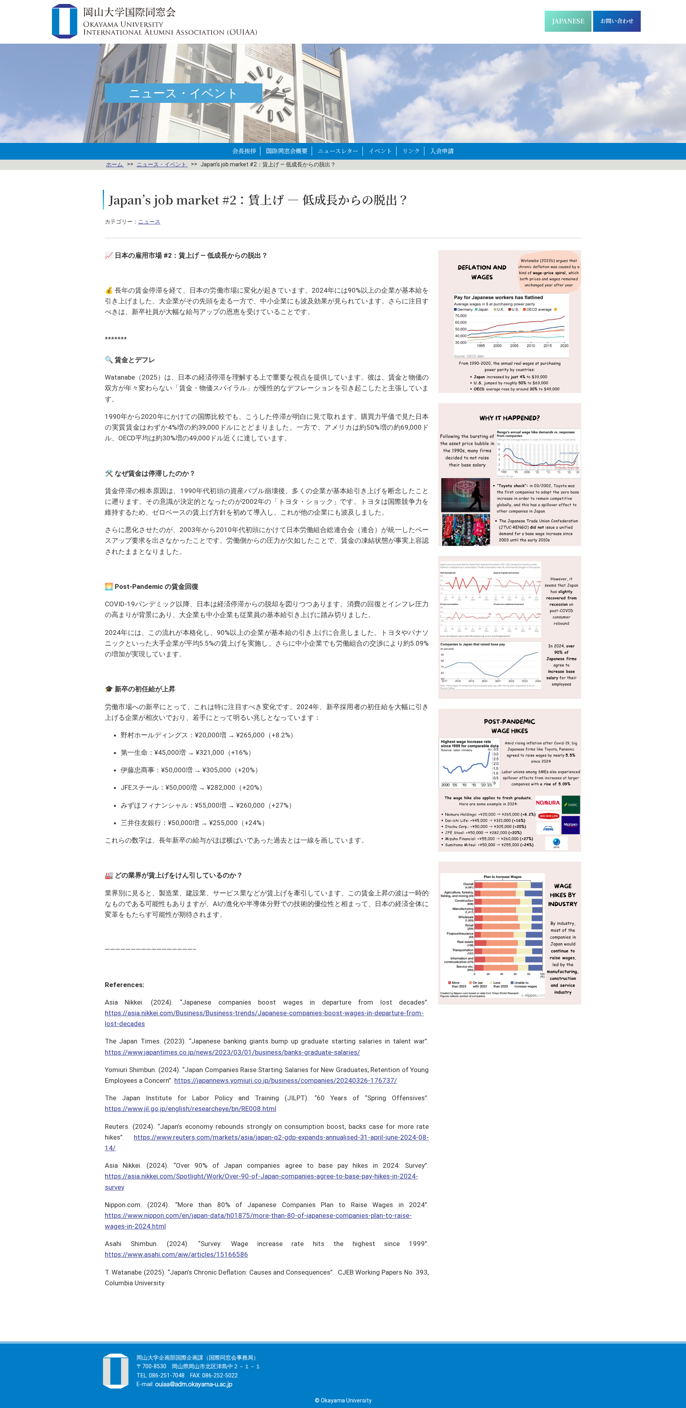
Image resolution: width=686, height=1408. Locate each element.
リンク (411, 151)
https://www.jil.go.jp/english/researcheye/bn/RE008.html (190, 1109)
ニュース (149, 221)
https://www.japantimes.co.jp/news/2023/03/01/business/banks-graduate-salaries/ (232, 1052)
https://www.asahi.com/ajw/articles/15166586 (176, 1254)
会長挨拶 (244, 151)
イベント (380, 151)
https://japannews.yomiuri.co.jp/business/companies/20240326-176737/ (285, 1080)
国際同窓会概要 (287, 151)
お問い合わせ (617, 21)
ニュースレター (338, 151)
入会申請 (442, 151)
